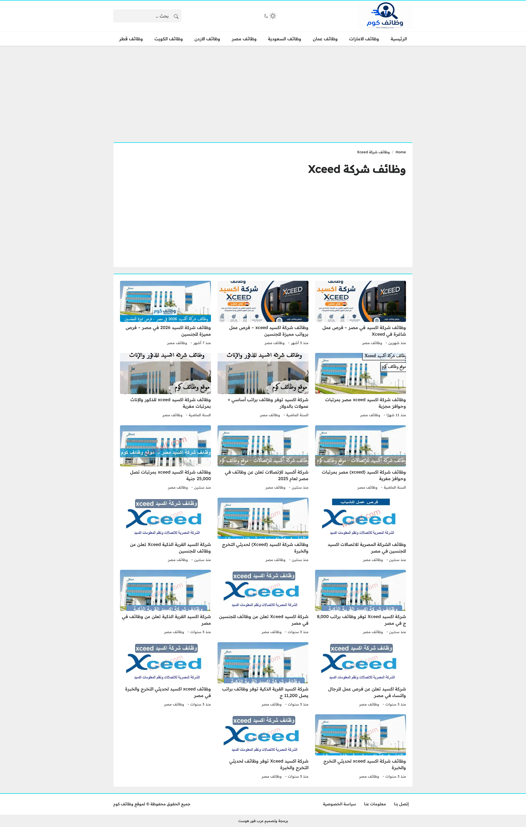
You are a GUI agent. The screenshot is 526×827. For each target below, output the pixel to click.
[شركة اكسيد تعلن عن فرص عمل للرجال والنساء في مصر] (360, 675)
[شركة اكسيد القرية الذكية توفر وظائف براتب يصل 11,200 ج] (263, 675)
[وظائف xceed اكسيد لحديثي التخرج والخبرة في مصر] (165, 675)
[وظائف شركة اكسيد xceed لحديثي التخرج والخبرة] (360, 747)
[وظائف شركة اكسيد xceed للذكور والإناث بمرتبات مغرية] (165, 386)
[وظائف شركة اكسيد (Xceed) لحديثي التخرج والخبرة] (263, 530)
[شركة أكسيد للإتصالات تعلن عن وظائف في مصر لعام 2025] (263, 458)
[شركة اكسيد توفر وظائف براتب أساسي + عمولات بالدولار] (263, 386)
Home (401, 152)
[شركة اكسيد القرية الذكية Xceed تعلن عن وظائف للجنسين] (165, 530)
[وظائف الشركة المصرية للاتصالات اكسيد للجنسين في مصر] (360, 530)
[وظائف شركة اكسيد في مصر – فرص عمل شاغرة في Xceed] (360, 314)
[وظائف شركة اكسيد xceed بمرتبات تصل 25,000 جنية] (165, 458)
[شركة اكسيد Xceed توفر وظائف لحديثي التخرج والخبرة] (263, 747)
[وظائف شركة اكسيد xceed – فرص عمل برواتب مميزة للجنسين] (263, 314)
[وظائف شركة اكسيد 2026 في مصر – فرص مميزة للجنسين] (165, 314)
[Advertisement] (263, 90)
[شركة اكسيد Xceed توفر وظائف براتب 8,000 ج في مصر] (360, 603)
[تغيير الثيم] (269, 15)
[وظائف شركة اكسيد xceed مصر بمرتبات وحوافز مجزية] (360, 386)
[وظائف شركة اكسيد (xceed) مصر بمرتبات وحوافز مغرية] (360, 458)
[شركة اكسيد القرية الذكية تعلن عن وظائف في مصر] (165, 603)
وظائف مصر (372, 343)
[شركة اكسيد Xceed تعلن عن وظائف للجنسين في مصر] (263, 603)
